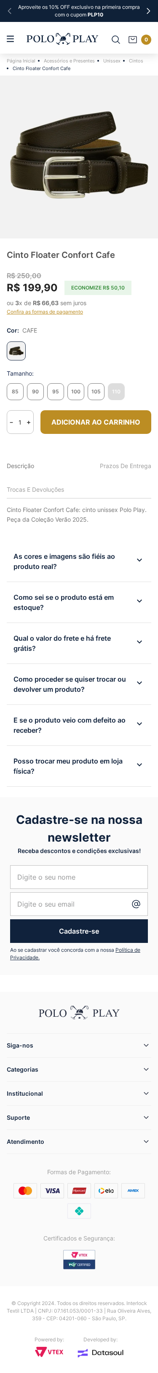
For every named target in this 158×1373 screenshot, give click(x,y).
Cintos (136, 61)
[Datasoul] (101, 1353)
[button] (15, 391)
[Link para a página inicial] (22, 61)
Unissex (112, 61)
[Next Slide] (148, 11)
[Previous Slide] (10, 11)
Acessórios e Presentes (69, 61)
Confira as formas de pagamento (45, 312)
